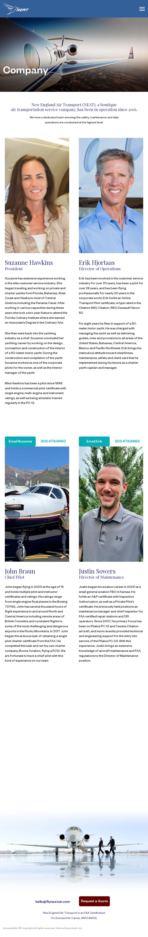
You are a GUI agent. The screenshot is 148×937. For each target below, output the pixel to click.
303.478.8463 (127, 442)
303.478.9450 (53, 442)
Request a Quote (94, 902)
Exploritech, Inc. (73, 928)
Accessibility (10, 928)
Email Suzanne (20, 442)
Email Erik (94, 442)
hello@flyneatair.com (52, 902)
